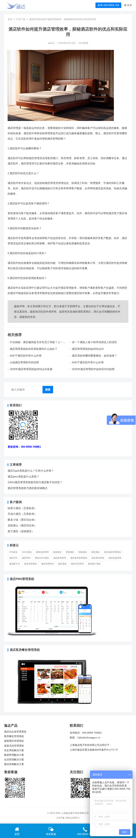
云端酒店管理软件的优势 (24, 362)
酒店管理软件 (47, 564)
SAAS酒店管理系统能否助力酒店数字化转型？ (35, 482)
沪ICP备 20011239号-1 (68, 818)
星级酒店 (57, 552)
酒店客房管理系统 (78, 558)
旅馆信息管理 (42, 552)
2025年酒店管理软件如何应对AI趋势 (93, 369)
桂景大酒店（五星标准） (22, 508)
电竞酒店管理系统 (112, 552)
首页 (10, 19)
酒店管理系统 (30, 564)
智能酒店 (82, 552)
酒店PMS (26, 558)
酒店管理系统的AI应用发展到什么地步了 (33, 348)
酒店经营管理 (77, 564)
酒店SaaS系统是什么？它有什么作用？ (31, 470)
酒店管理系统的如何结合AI (88, 348)
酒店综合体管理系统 (15, 731)
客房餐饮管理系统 (14, 736)
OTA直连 (13, 552)
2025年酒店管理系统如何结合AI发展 (31, 369)
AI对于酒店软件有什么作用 (25, 355)
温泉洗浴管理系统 (14, 745)
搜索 (47, 389)
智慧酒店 (70, 552)
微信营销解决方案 (14, 764)
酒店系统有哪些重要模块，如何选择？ (94, 355)
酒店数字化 (14, 564)
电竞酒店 (95, 552)
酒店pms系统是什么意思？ (23, 476)
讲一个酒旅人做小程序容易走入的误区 (94, 342)
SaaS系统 (27, 552)
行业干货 (20, 19)
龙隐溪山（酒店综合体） (22, 525)
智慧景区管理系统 (14, 741)
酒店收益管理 (115, 558)
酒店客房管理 (59, 558)
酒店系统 (62, 564)
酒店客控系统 (98, 558)
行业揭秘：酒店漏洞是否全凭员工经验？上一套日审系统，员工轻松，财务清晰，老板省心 (38, 344)
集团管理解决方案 (14, 755)
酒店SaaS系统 (42, 558)
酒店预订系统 (94, 564)
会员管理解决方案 (14, 759)
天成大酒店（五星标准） (22, 513)
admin (51, 43)
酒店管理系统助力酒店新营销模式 (27, 488)
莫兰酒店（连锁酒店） (21, 531)
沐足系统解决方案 (14, 750)
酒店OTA (13, 558)
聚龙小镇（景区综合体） (22, 519)
